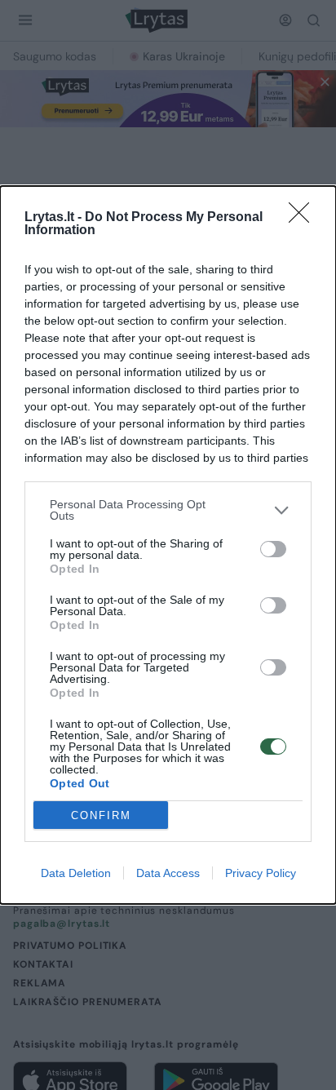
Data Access (168, 873)
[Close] (304, 217)
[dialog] (168, 545)
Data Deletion (76, 873)
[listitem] (168, 509)
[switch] (273, 549)
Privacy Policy (260, 873)
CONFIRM (101, 815)
